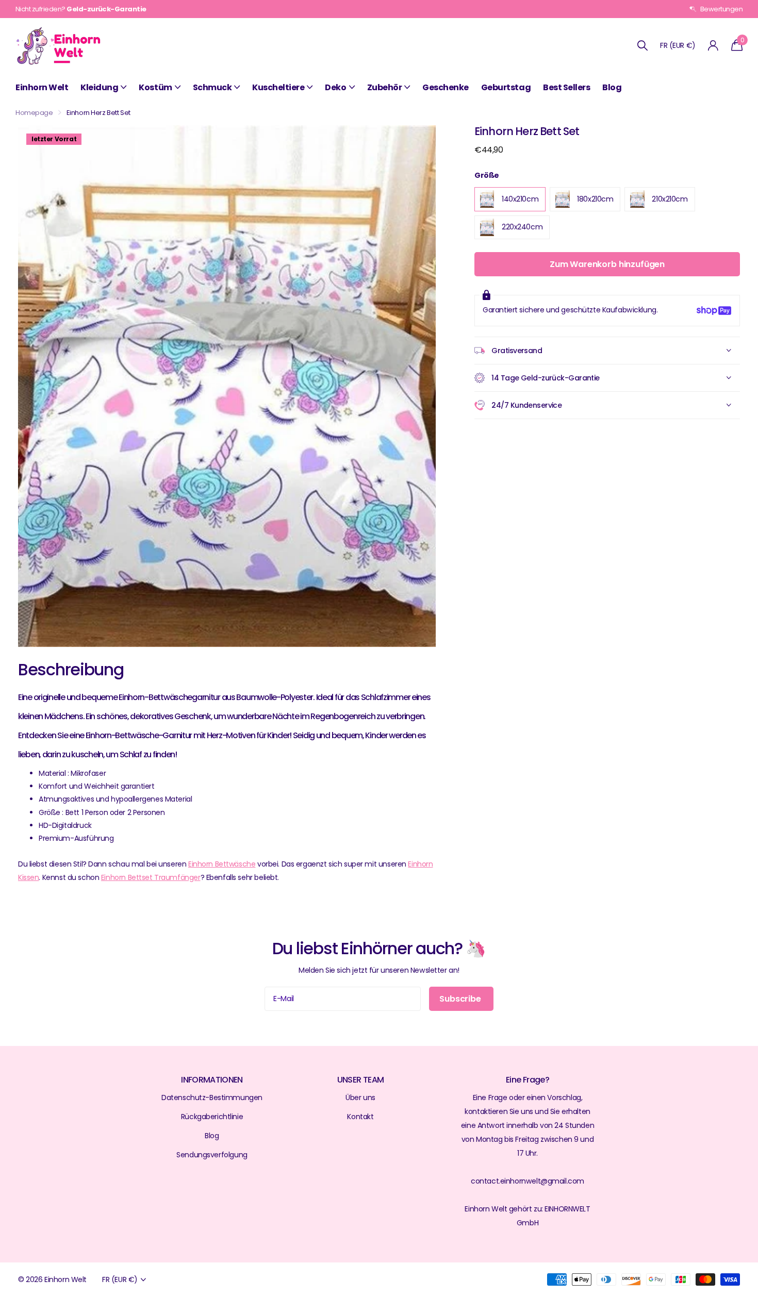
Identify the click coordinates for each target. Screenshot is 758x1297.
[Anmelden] (713, 45)
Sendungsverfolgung (211, 1155)
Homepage (34, 113)
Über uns (360, 1097)
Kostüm (155, 87)
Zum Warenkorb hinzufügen (607, 264)
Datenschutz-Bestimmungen (211, 1097)
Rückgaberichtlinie (212, 1116)
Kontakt (360, 1116)
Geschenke (445, 87)
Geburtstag (506, 87)
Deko (335, 87)
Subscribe (461, 999)
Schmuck (212, 87)
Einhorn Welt (41, 87)
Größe (486, 175)
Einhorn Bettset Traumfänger (151, 877)
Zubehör (384, 87)
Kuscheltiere (278, 87)
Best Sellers (566, 87)
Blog (611, 87)
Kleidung (99, 87)
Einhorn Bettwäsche (221, 864)
